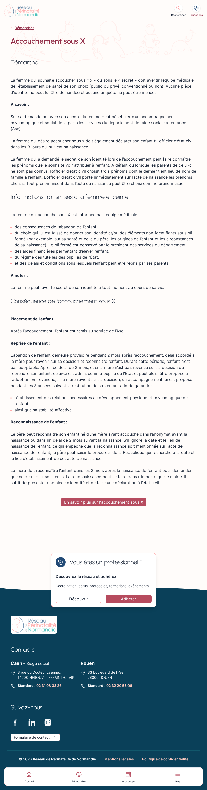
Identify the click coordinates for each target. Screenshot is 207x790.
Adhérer (128, 598)
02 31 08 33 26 (49, 685)
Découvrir (78, 598)
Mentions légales (119, 759)
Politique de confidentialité (165, 759)
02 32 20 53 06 (119, 685)
